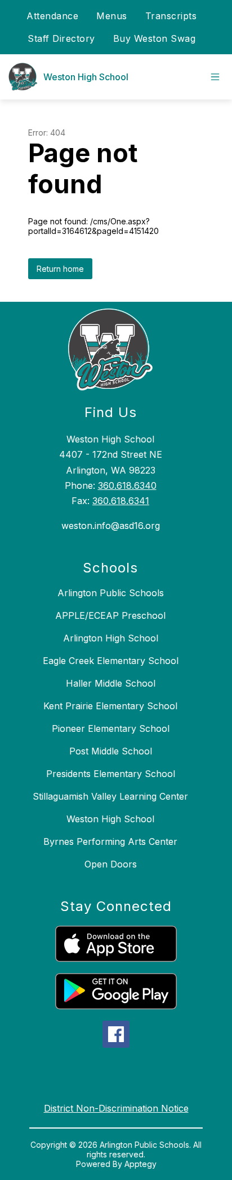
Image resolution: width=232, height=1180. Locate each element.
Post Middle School (110, 751)
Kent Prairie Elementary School (110, 706)
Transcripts (171, 15)
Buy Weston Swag (154, 38)
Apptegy (140, 1164)
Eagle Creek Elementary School (111, 660)
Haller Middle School (110, 683)
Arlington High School (110, 638)
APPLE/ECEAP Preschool (110, 615)
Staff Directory (61, 38)
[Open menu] (215, 76)
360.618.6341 (120, 500)
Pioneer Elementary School (110, 728)
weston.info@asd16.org (110, 525)
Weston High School (110, 819)
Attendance (52, 15)
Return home (60, 269)
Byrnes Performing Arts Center (110, 841)
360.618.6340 (127, 485)
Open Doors (110, 864)
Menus (111, 15)
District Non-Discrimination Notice (116, 1108)
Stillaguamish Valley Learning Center (110, 796)
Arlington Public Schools (110, 592)
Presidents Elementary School (110, 773)
